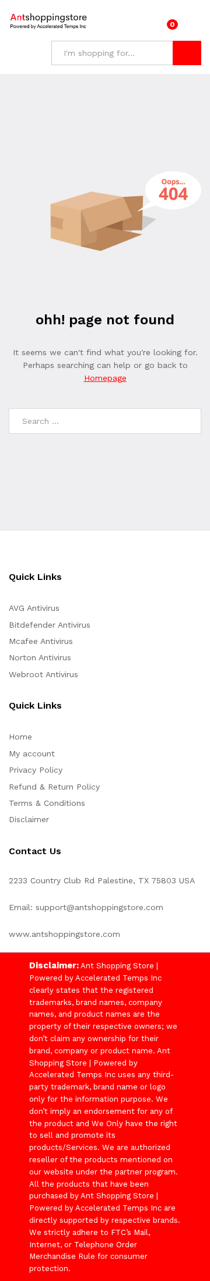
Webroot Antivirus (43, 674)
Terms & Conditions (47, 803)
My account (32, 753)
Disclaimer (29, 819)
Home (20, 736)
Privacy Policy (35, 769)
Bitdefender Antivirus (49, 624)
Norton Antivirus (40, 657)
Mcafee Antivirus (41, 641)
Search (187, 53)
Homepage (105, 378)
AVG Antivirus (34, 608)
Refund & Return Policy (54, 786)
